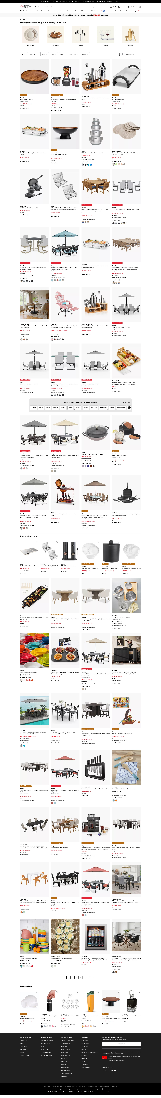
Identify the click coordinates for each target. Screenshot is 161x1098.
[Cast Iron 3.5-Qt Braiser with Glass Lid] (96, 432)
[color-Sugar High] (88, 1026)
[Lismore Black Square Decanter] (131, 1001)
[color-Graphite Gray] (86, 466)
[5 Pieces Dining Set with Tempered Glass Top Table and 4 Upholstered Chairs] (65, 710)
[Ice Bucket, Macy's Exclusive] (111, 551)
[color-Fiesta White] (30, 966)
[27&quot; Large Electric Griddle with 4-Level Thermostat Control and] (34, 595)
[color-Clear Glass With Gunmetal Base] (52, 395)
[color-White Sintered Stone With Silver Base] (116, 223)
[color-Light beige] (21, 339)
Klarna (21, 1043)
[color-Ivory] (119, 164)
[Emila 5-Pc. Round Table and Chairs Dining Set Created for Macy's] (34, 244)
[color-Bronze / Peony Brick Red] (24, 468)
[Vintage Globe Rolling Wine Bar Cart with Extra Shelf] (65, 492)
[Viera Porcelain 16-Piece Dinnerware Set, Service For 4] (29, 1001)
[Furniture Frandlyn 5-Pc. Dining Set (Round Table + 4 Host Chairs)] (65, 595)
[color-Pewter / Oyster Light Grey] (55, 280)
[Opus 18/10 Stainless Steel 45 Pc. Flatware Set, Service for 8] (70, 1001)
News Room (84, 1058)
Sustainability (85, 1064)
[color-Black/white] (60, 339)
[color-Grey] (83, 165)
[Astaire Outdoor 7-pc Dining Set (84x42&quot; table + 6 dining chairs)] (65, 767)
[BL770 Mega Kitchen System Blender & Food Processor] (65, 76)
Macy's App (64, 1046)
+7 (126, 222)
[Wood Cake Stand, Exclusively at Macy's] (111, 1001)
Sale (24, 19)
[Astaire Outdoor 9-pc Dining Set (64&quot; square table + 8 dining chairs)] (65, 432)
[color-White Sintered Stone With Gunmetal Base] (119, 223)
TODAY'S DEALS (44, 1)
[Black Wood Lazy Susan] (34, 76)
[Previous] (22, 76)
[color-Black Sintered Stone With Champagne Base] (124, 223)
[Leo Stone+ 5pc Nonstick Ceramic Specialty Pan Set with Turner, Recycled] (126, 492)
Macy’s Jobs (84, 1055)
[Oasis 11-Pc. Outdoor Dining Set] (126, 304)
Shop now (104, 15)
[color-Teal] (88, 165)
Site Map (84, 1061)
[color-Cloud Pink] (50, 1026)
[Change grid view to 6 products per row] (122, 54)
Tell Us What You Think (66, 1073)
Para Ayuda (23, 1049)
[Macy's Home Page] (26, 6)
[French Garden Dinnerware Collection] (65, 936)
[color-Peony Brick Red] (52, 803)
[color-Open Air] (94, 1026)
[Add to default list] (37, 542)
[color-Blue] (91, 165)
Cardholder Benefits (45, 1043)
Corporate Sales (85, 1043)
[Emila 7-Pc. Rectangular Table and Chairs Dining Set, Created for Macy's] (126, 186)
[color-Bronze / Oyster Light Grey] (21, 468)
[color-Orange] (24, 339)
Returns (22, 1052)
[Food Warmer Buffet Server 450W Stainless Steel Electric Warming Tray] (96, 244)
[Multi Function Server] (126, 76)
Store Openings (65, 1067)
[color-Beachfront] (91, 1026)
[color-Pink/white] (52, 339)
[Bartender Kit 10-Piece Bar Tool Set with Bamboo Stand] (96, 76)
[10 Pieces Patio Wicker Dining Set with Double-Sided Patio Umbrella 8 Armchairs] (34, 710)
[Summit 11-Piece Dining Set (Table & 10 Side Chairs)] (34, 767)
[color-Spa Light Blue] (55, 803)
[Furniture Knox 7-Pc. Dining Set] (65, 824)
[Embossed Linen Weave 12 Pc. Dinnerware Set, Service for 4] (131, 551)
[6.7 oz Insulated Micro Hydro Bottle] (50, 1001)
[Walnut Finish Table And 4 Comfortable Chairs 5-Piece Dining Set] (34, 304)
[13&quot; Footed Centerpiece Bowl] (65, 131)
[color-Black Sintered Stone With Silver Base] (27, 281)
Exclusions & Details (113, 1060)
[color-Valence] (55, 966)
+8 (34, 680)
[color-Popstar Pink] (53, 1026)
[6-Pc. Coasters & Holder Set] (126, 432)
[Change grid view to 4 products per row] (119, 54)
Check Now (121, 1060)
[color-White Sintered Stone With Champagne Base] (122, 223)
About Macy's (85, 1040)
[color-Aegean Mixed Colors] (21, 966)
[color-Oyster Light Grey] (55, 471)
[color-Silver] (21, 746)
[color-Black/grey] (58, 339)
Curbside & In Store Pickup (67, 1040)
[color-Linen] (21, 680)
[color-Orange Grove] (83, 1026)
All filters (127, 402)
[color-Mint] (114, 800)
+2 (96, 1026)
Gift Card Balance (45, 1049)
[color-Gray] (124, 164)
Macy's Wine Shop (65, 1055)
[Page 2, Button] (93, 977)
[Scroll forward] (129, 407)
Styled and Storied (86, 1067)
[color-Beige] (114, 164)
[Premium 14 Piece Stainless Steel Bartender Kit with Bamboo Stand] (96, 304)
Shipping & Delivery (25, 1055)
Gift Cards (43, 1046)
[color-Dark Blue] (88, 466)
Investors (84, 1049)
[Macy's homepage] (21, 19)
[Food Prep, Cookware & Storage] (126, 595)
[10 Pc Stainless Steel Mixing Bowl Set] (96, 131)
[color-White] (24, 680)
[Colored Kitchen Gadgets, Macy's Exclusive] (126, 767)
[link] (34, 103)
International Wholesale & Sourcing (90, 1052)
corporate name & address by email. (106, 1091)
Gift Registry (64, 1076)
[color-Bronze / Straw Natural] (27, 468)
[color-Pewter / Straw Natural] (63, 280)
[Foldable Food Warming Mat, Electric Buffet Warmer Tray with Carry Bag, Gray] (65, 650)
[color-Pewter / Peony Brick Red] (58, 280)
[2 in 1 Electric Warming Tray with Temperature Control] (34, 131)
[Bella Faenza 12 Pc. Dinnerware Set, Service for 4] (91, 551)
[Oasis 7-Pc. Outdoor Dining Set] (34, 361)
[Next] (46, 76)
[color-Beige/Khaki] (88, 222)
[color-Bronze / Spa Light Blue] (52, 280)
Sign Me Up (121, 1043)
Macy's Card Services (46, 1052)
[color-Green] (116, 164)
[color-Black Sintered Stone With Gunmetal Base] (114, 223)
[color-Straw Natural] (52, 471)
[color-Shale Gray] (45, 1026)
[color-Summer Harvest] (86, 1026)
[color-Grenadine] (91, 466)
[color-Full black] (63, 339)
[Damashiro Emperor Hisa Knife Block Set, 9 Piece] (96, 767)
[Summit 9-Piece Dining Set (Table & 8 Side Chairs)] (126, 824)
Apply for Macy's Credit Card (47, 1040)
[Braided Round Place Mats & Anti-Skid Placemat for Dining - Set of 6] (126, 131)
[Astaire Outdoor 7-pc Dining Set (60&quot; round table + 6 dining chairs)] (96, 650)
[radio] (83, 164)
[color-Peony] (27, 680)
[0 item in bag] (140, 6)
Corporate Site (85, 1046)
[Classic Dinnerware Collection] (34, 650)
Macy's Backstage (65, 1049)
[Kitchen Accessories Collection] (34, 936)
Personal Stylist (64, 1058)
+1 (95, 466)
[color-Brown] (122, 164)
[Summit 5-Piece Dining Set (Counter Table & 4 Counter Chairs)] (96, 710)
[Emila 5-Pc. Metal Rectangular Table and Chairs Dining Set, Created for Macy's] (65, 361)
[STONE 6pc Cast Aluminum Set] (34, 186)
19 (89, 977)
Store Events (64, 1064)
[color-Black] (86, 165)
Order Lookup (23, 1046)
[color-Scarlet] (30, 680)
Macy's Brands (64, 1052)
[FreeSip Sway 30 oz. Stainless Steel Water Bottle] (91, 1001)
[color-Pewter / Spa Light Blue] (60, 280)
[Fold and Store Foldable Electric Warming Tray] (29, 551)
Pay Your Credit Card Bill (46, 1055)
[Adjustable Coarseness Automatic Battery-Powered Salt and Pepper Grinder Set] (70, 551)
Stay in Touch (64, 1061)
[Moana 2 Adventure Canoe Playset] (126, 710)
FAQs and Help (23, 1040)
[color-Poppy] (32, 680)
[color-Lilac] (83, 466)
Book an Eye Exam (65, 1070)
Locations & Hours (65, 1043)
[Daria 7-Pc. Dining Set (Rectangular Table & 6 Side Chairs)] (65, 879)
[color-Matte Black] (94, 466)
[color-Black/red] (55, 339)
